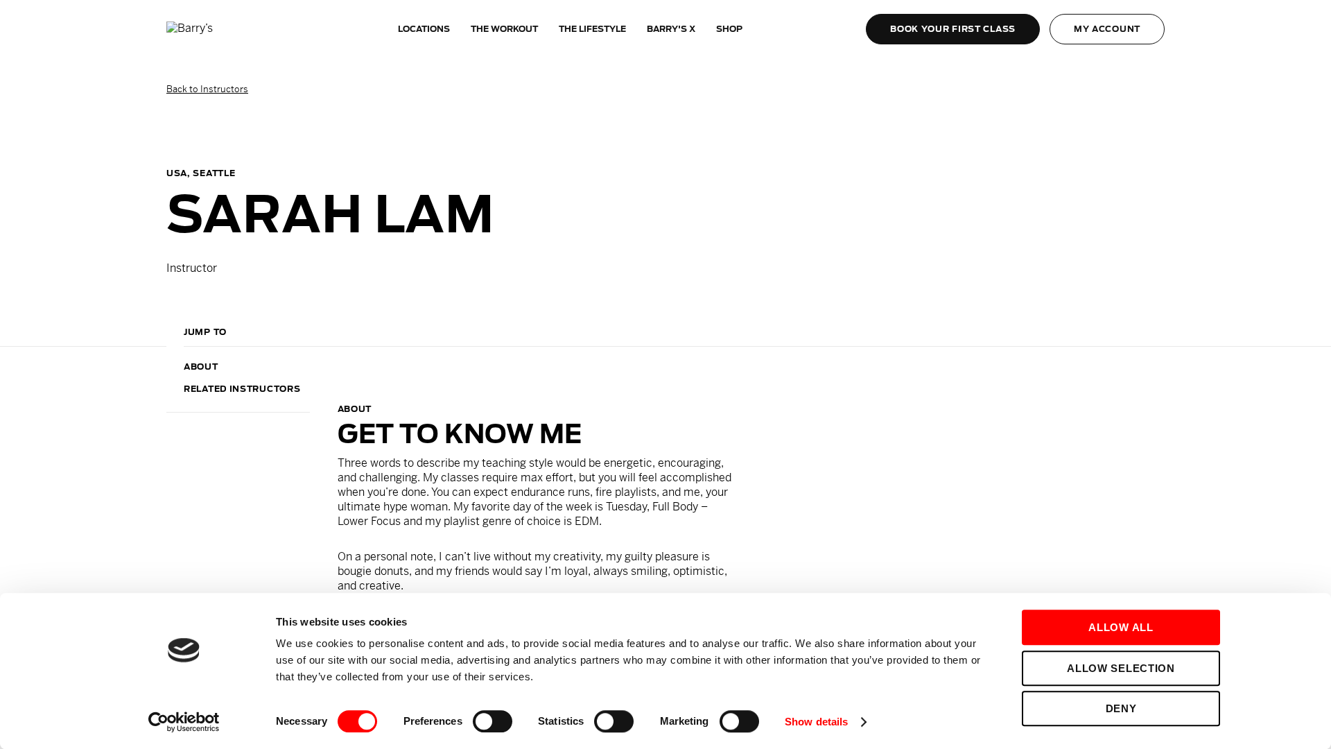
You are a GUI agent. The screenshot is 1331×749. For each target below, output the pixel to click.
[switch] (492, 721)
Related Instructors (242, 389)
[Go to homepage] (218, 28)
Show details (816, 722)
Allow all (1120, 627)
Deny (1121, 708)
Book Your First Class (953, 29)
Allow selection (1121, 668)
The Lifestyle (592, 29)
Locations (424, 29)
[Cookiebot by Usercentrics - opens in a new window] (184, 722)
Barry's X (671, 29)
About (201, 366)
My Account (1107, 29)
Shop (729, 29)
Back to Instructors (207, 89)
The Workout (504, 29)
